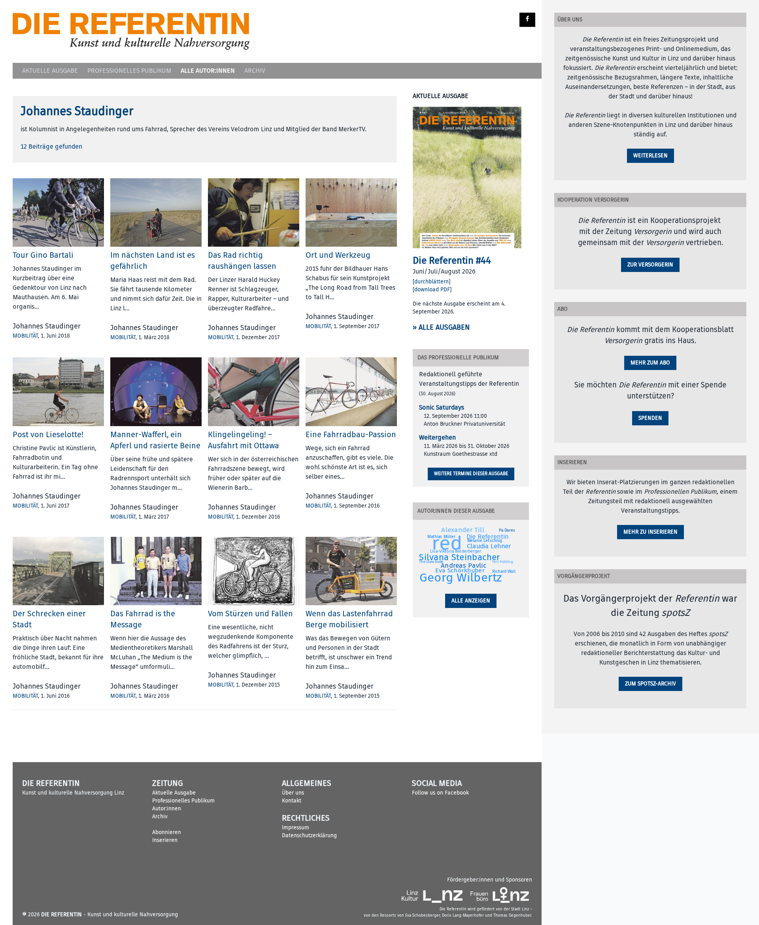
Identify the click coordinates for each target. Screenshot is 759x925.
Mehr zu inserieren (650, 532)
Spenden (650, 418)
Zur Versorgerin (650, 264)
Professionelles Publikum (129, 71)
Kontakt (291, 800)
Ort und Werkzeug (338, 255)
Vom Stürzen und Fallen (250, 614)
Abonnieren (166, 832)
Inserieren (164, 840)
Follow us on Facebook (440, 792)
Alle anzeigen (470, 600)
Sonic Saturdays (441, 408)
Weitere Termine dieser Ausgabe (471, 474)
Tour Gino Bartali (43, 255)
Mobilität (25, 335)
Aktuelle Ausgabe (50, 71)
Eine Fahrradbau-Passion (351, 435)
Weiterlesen (650, 155)
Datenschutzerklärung (309, 835)
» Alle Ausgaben (441, 327)
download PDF (432, 289)
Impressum (295, 827)
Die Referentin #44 (452, 260)
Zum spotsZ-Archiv (650, 683)
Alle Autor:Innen (208, 70)
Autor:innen (166, 808)
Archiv (254, 71)
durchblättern (431, 281)
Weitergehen (437, 438)
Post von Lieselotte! (48, 435)
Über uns (293, 792)
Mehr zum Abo (650, 362)
